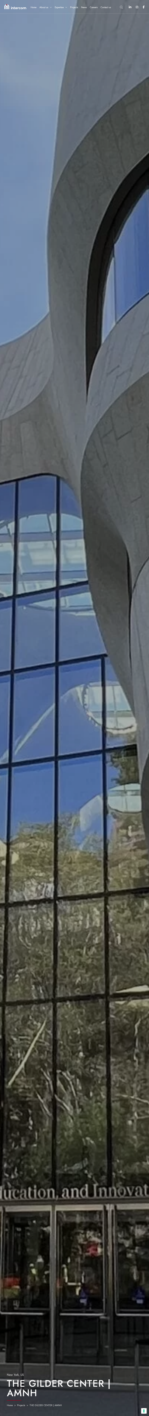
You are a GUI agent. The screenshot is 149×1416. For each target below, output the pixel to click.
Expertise (59, 7)
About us (43, 7)
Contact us (106, 7)
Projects (74, 7)
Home (34, 7)
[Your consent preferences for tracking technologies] (144, 1411)
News (84, 7)
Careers (94, 7)
